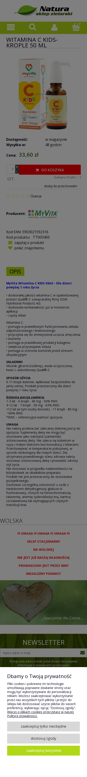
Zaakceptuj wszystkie (43, 750)
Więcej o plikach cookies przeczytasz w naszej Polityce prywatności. (40, 714)
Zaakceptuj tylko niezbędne (43, 726)
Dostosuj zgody (43, 738)
